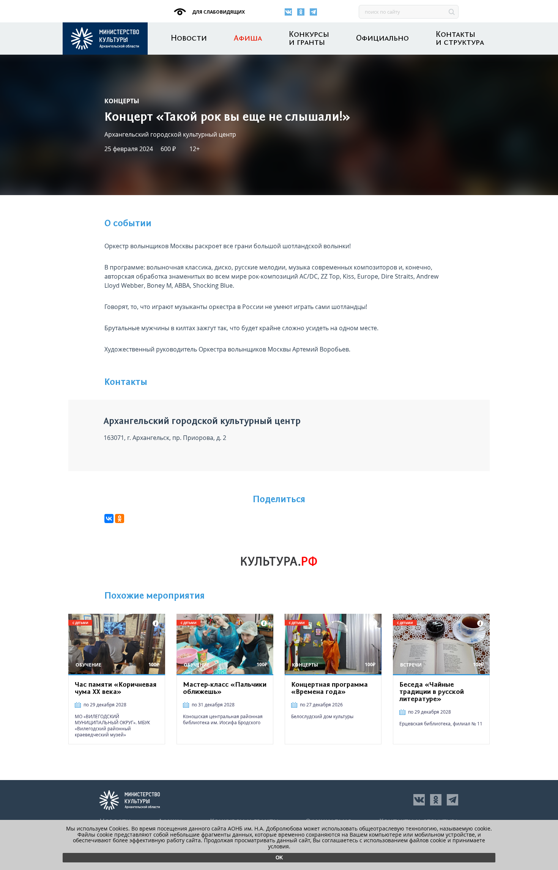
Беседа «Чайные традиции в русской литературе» (431, 692)
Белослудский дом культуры (322, 716)
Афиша (248, 39)
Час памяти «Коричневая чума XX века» (115, 688)
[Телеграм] (313, 12)
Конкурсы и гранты (309, 39)
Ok (279, 858)
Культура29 (105, 38)
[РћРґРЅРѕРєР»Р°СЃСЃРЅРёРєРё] (119, 518)
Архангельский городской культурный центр (170, 134)
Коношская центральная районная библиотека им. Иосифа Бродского (223, 719)
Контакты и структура (460, 39)
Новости (189, 39)
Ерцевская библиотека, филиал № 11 (440, 723)
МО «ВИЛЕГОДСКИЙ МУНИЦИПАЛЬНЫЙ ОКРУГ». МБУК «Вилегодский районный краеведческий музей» (112, 725)
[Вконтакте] (288, 12)
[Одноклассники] (300, 12)
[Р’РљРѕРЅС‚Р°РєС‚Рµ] (108, 518)
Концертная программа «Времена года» (329, 688)
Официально (382, 39)
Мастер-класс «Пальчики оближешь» (224, 688)
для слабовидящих (218, 12)
